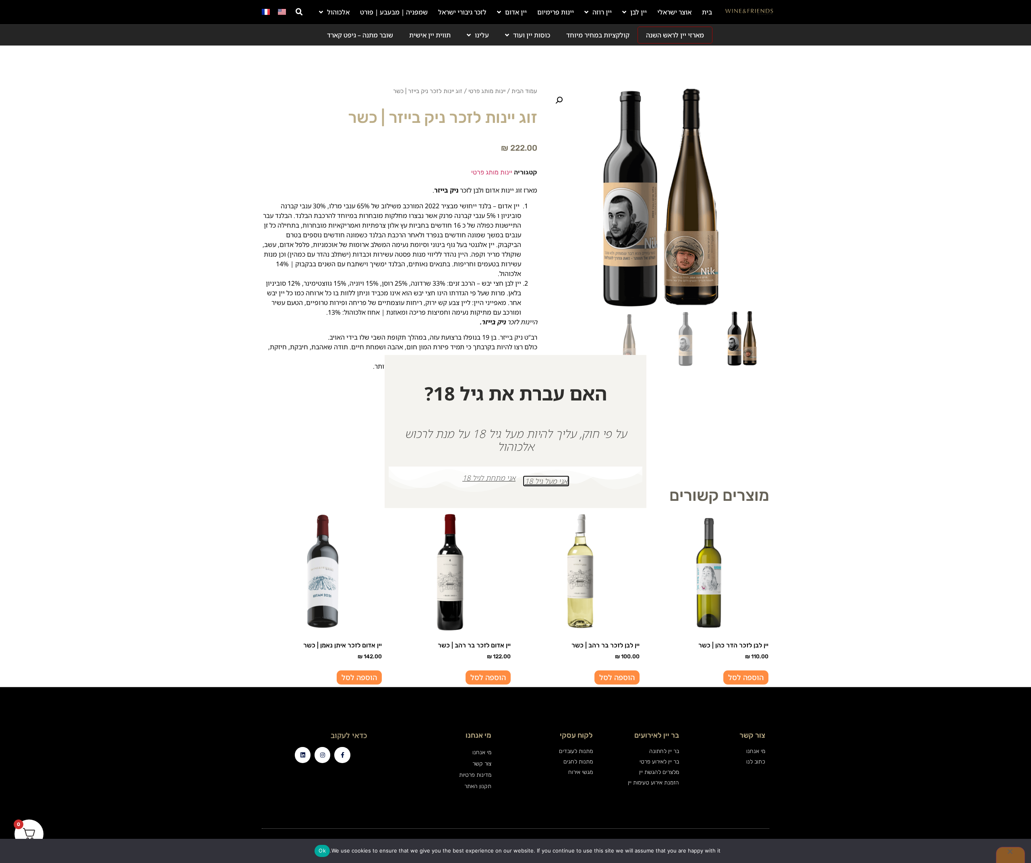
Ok (322, 850)
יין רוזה (602, 12)
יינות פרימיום (555, 12)
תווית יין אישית (430, 35)
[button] (299, 12)
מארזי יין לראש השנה (675, 35)
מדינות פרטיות (475, 775)
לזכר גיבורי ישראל (462, 12)
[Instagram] (322, 755)
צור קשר (481, 763)
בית (707, 12)
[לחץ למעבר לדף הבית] (749, 12)
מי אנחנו (481, 752)
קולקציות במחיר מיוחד (597, 35)
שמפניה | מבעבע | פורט (394, 12)
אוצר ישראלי (674, 12)
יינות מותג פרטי (486, 91)
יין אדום (516, 12)
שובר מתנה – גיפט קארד (360, 35)
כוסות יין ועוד (531, 35)
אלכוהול (338, 12)
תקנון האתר (477, 786)
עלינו (482, 35)
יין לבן (638, 12)
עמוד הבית (524, 91)
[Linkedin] (303, 755)
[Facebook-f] (342, 755)
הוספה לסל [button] (746, 677)
